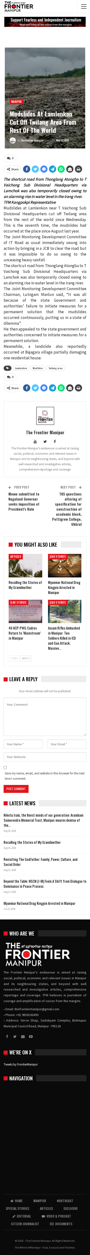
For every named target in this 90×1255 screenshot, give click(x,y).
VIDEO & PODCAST (59, 1215)
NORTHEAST (65, 1200)
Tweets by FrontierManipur (21, 1064)
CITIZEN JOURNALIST (25, 1223)
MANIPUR (16, 102)
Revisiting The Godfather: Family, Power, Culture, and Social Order (41, 862)
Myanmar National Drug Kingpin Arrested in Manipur (39, 903)
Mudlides (38, 368)
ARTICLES (15, 556)
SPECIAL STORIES (17, 1208)
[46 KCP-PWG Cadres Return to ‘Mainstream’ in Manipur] (25, 611)
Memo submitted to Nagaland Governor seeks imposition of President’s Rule (23, 501)
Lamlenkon (21, 368)
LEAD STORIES (58, 556)
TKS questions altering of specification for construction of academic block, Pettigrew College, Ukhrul (67, 509)
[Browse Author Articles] (45, 415)
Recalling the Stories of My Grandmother (32, 842)
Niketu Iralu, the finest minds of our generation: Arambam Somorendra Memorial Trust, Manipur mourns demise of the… (43, 820)
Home (19, 1200)
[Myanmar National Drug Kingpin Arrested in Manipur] (65, 565)
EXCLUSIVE (71, 1208)
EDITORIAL (24, 1215)
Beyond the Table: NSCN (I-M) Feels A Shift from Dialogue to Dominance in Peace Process (45, 883)
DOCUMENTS (63, 1223)
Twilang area (55, 368)
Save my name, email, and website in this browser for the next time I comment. (44, 776)
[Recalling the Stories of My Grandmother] (25, 565)
